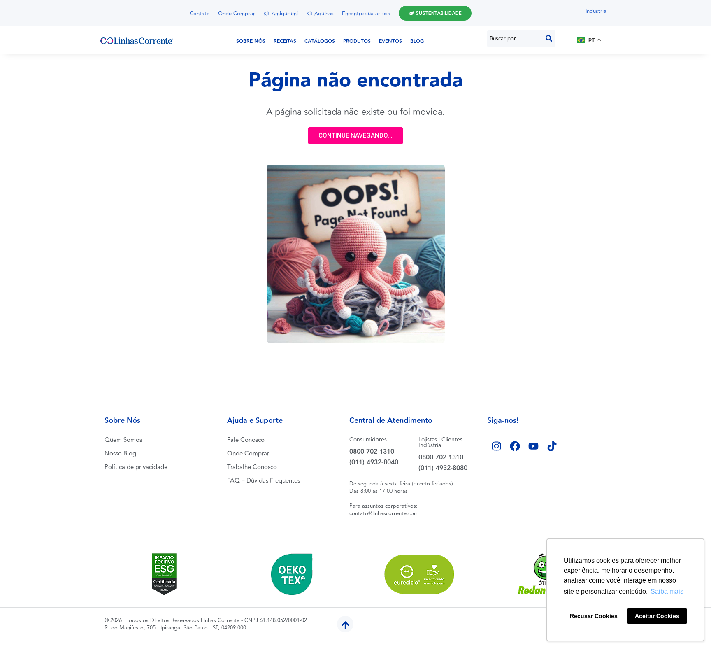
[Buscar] (548, 38)
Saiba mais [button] (667, 591)
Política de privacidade (136, 467)
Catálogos (319, 41)
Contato (200, 13)
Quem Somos (123, 440)
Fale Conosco (246, 440)
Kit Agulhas (320, 13)
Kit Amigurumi (280, 13)
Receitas (285, 41)
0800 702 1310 (371, 452)
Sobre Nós (250, 41)
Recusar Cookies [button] (594, 616)
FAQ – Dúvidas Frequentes (263, 481)
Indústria (596, 11)
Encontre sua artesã (366, 13)
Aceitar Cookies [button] (657, 616)
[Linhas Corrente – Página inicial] (136, 40)
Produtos (357, 41)
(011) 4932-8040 (373, 462)
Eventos (390, 41)
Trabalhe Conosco (252, 467)
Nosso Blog (120, 453)
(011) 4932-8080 (442, 468)
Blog (417, 41)
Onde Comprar (236, 13)
